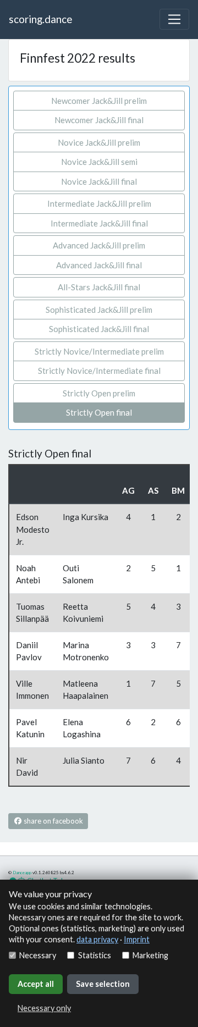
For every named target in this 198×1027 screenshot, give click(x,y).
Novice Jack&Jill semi (99, 162)
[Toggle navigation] (174, 19)
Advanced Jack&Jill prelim (99, 245)
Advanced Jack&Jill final (99, 265)
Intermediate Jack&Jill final (99, 223)
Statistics (94, 955)
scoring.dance (40, 19)
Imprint (137, 939)
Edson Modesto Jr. (33, 529)
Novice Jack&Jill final (99, 181)
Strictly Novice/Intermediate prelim (99, 351)
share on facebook (52, 820)
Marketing (150, 955)
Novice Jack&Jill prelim (99, 142)
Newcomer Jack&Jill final (99, 120)
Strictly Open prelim (99, 393)
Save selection (103, 984)
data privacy (97, 939)
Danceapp (22, 872)
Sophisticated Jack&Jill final (99, 329)
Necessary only (44, 1008)
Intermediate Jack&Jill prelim (99, 203)
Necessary (37, 955)
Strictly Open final (99, 412)
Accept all (36, 984)
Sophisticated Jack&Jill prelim (99, 309)
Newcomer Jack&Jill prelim (99, 101)
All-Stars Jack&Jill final (99, 287)
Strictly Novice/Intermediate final (99, 371)
